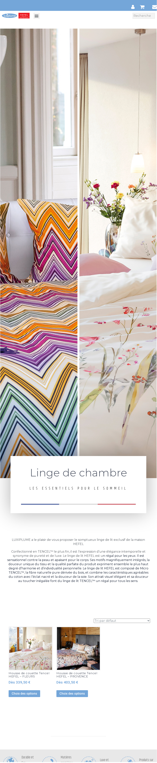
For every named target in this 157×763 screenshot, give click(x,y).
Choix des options (24, 693)
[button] (36, 16)
